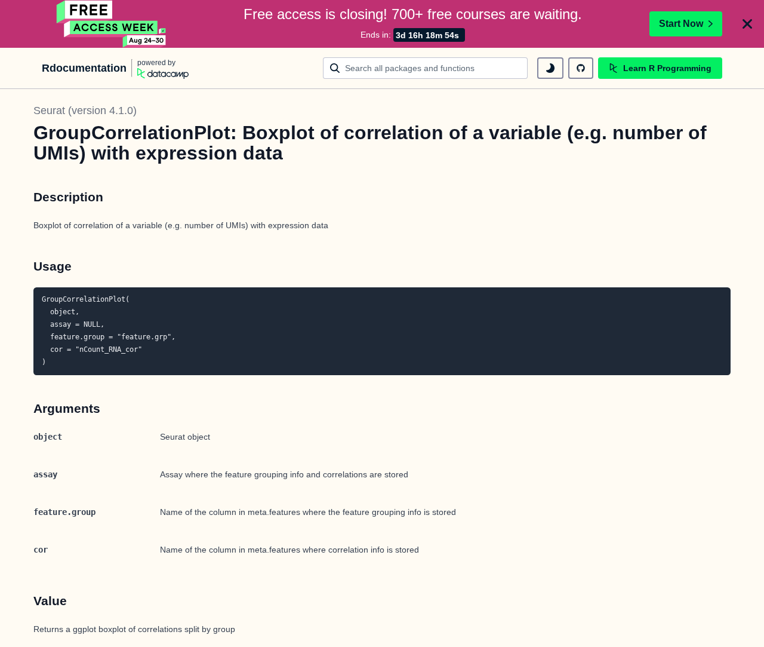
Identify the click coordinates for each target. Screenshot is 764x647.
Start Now (681, 24)
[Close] (747, 24)
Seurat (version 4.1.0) (85, 110)
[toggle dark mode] (550, 68)
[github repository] (580, 68)
